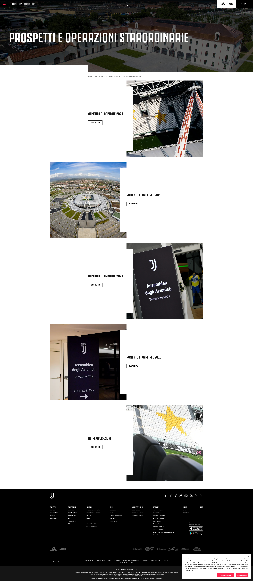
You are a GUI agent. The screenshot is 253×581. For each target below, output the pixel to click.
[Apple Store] (196, 528)
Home (90, 76)
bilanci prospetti (115, 76)
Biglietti (14, 4)
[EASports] (149, 549)
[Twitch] (201, 495)
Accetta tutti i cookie (242, 575)
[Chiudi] (248, 556)
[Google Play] (196, 533)
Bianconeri (27, 4)
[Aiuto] (245, 4)
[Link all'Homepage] (127, 4)
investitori (103, 76)
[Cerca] (241, 4)
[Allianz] (138, 549)
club (95, 76)
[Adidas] (223, 4)
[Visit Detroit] (173, 549)
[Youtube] (180, 495)
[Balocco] (185, 549)
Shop (20, 4)
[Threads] (175, 495)
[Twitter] (186, 495)
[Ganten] (197, 549)
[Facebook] (165, 495)
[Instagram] (170, 495)
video (33, 4)
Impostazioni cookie (226, 575)
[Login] (249, 4)
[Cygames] (161, 549)
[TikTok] (191, 495)
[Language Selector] (59, 562)
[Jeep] (230, 4)
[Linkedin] (196, 495)
